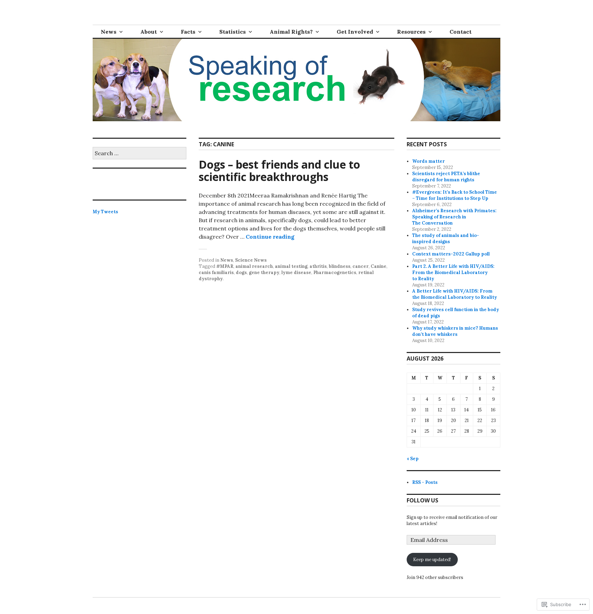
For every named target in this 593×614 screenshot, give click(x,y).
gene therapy (264, 272)
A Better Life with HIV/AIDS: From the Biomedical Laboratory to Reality (454, 294)
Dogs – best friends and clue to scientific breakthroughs (279, 170)
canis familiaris (216, 272)
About (148, 31)
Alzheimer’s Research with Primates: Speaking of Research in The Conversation (454, 217)
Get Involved (355, 31)
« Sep (413, 459)
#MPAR (224, 266)
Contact (461, 31)
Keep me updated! (432, 559)
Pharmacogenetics (334, 272)
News (108, 31)
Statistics (232, 31)
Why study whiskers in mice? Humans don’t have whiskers (455, 331)
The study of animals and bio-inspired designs (445, 238)
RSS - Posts (425, 482)
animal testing (291, 266)
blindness (339, 266)
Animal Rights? (291, 31)
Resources (411, 31)
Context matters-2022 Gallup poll (451, 254)
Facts (188, 31)
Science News (251, 260)
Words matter (428, 161)
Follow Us (422, 500)
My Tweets (105, 212)
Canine (378, 266)
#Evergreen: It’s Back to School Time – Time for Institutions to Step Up (454, 195)
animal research (254, 266)
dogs (241, 272)
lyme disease (296, 272)
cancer (360, 266)
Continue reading (270, 236)
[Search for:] (139, 154)
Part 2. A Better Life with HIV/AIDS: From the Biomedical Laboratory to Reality (453, 272)
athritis (318, 266)
